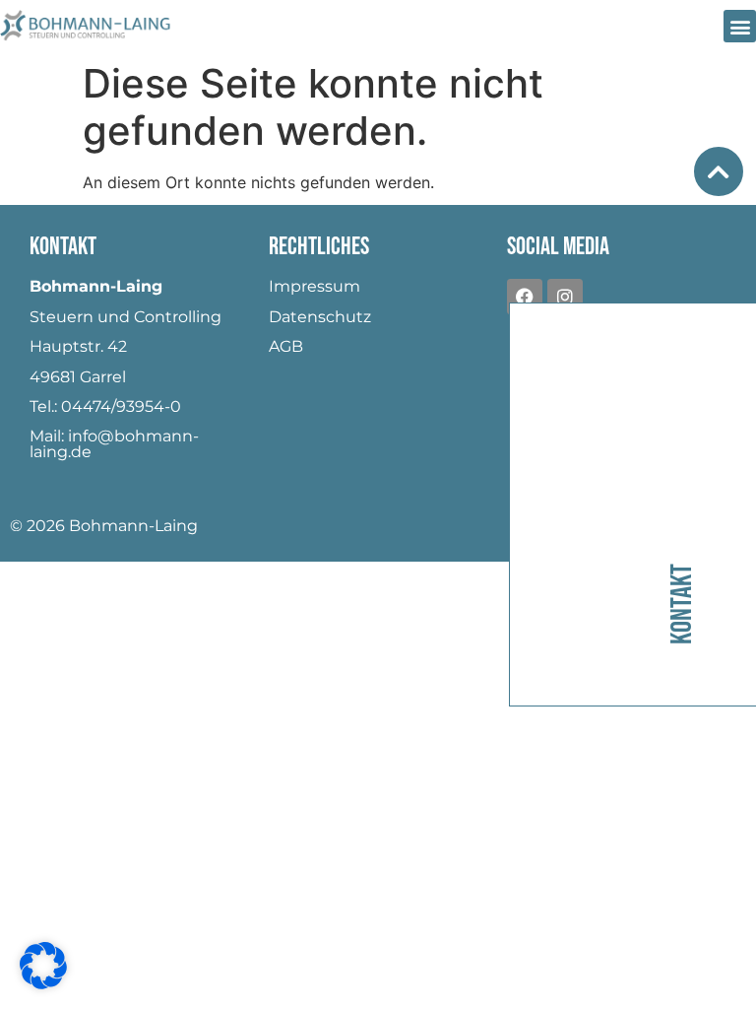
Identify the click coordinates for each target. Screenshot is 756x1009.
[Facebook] (524, 296)
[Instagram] (565, 296)
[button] (740, 26)
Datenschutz (320, 316)
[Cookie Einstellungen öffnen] (43, 983)
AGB (286, 346)
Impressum (314, 286)
